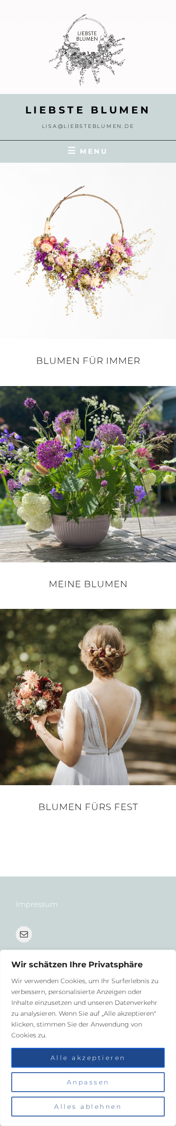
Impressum (37, 904)
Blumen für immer (88, 360)
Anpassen (88, 1082)
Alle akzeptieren (88, 1058)
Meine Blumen (88, 584)
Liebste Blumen (88, 110)
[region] (88, 1038)
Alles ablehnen (88, 1106)
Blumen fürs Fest (88, 806)
